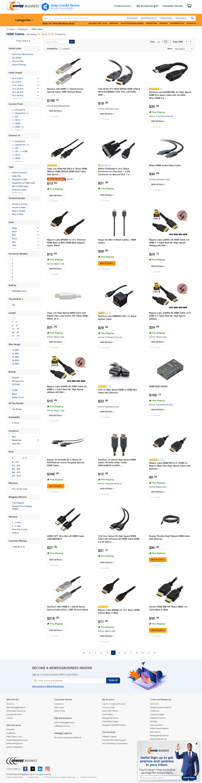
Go (72, 41)
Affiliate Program (109, 736)
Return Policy (59, 711)
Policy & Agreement (14, 777)
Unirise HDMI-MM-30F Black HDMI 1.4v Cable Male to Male (168, 608)
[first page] (83, 652)
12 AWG (15, 350)
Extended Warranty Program (114, 740)
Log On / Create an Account (113, 704)
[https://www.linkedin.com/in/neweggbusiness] (40, 769)
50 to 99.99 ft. (18, 95)
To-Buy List (154, 711)
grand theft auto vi (148, 18)
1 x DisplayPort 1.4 (20, 113)
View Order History (110, 711)
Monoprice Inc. (18, 381)
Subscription (155, 732)
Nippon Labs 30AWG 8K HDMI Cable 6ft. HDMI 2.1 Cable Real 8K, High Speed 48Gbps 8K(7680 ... (67, 389)
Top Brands (17, 409)
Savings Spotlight (157, 714)
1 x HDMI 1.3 (17, 126)
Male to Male (17, 214)
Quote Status (107, 714)
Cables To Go (18, 397)
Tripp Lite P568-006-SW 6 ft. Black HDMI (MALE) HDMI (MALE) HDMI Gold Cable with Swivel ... (67, 171)
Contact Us (191, 23)
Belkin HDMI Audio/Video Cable (165, 165)
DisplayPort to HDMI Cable (23, 182)
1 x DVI (15, 116)
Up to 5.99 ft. (17, 78)
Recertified (16, 440)
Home (12, 29)
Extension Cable (19, 189)
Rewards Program (157, 718)
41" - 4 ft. (16, 335)
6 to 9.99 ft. (17, 81)
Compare (54, 116)
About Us (10, 704)
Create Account (122, 6)
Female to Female (20, 204)
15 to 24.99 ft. (18, 88)
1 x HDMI (16, 123)
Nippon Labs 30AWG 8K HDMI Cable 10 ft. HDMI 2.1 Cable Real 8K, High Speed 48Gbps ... (170, 315)
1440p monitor (166, 18)
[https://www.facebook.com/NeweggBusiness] (25, 769)
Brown (14, 238)
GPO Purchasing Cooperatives (114, 743)
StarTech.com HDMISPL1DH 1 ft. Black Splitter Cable (117, 317)
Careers (9, 718)
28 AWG (15, 360)
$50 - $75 (16, 472)
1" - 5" (14, 322)
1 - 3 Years (16, 522)
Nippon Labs (59, 263)
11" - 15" (15, 328)
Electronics (23, 29)
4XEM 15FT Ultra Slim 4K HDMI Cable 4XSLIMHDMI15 (65, 537)
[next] (149, 652)
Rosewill (15, 377)
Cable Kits (16, 175)
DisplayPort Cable (19, 179)
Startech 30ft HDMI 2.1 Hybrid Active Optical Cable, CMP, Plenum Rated (65, 90)
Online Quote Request (159, 728)
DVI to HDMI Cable (20, 186)
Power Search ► (23, 40)
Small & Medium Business (17, 740)
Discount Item (18, 61)
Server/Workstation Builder (132, 23)
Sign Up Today (189, 777)
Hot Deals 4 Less (112, 108)
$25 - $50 (16, 468)
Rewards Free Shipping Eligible (22, 507)
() (161, 89)
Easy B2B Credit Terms (98, 23)
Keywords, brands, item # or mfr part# (71, 18)
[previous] (89, 652)
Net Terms (154, 704)
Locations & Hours (14, 714)
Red (13, 241)
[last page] (154, 652)
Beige (14, 228)
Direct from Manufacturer (22, 54)
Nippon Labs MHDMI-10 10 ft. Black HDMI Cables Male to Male (119, 611)
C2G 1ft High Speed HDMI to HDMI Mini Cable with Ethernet (117, 391)
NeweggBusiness (19, 290)
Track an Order (108, 707)
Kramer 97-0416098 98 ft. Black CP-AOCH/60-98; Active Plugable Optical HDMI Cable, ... (65, 462)
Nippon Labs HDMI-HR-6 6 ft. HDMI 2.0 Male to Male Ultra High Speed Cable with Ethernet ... (170, 465)
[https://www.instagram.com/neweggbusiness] (47, 769)
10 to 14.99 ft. (18, 85)
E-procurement (156, 725)
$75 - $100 (16, 475)
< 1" (14, 318)
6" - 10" (15, 325)
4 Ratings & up (18, 546)
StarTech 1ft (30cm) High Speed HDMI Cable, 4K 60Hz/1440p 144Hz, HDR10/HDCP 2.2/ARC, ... (117, 462)
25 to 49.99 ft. (18, 92)
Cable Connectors (19, 172)
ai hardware (132, 18)
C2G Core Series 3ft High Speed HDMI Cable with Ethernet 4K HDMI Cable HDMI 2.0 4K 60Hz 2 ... (118, 539)
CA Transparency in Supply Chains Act (59, 777)
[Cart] (189, 6)
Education (10, 729)
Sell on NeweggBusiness (64, 722)
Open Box (16, 443)
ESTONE (16, 384)
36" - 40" (15, 332)
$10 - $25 (16, 465)
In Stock (15, 422)
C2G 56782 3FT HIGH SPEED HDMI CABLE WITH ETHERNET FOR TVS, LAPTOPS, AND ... (119, 91)
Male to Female (18, 210)
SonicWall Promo (177, 23)
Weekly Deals (151, 23)
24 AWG (15, 353)
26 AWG (15, 356)
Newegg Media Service (159, 735)
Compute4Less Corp (164, 404)
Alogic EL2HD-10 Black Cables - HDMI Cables (117, 241)
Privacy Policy (33, 777)
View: (152, 41)
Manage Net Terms (110, 718)
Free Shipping (18, 502)
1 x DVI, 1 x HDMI (20, 151)
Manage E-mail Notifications (113, 725)
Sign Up (113, 680)
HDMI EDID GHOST (158, 386)
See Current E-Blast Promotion (48, 686)
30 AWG (15, 363)
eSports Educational (158, 739)
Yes (13, 304)
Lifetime (15, 532)
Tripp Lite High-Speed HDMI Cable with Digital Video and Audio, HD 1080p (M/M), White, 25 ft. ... (68, 315)
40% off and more (19, 488)
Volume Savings (19, 64)
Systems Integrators (14, 747)
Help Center (59, 707)
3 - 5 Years (16, 525)
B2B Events (113, 23)
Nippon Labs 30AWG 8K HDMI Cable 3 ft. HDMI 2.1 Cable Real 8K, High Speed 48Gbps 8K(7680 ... (169, 242)
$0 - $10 (15, 461)
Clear (14, 245)
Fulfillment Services (62, 726)
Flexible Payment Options (160, 707)
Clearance (163, 23)
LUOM (14, 390)
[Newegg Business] (21, 760)
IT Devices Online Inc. (164, 116)
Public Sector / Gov (14, 736)
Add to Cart (106, 263)
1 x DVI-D (16, 119)
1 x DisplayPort (18, 109)
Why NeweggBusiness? (15, 707)
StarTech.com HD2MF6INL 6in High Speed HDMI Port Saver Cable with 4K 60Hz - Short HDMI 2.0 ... (170, 95)
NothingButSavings (62, 105)
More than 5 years (20, 529)
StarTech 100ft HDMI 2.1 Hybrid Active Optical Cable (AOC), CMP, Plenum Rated (67, 608)
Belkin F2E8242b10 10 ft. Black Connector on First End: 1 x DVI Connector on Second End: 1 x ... (114, 171)
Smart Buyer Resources (16, 711)
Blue (14, 234)
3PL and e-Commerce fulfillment (67, 737)
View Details (55, 110)
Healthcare (11, 733)
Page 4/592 (178, 41)
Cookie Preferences (88, 777)
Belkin (14, 393)
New (14, 436)
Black (14, 231)
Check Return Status (110, 721)
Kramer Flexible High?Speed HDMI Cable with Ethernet (169, 537)
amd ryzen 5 (181, 18)
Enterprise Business (14, 743)
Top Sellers (17, 57)
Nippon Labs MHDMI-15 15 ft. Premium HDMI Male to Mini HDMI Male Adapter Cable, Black (66, 242)
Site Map (153, 721)
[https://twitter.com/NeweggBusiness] (32, 769)
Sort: (170, 48)
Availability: (52, 48)
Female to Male (18, 207)
